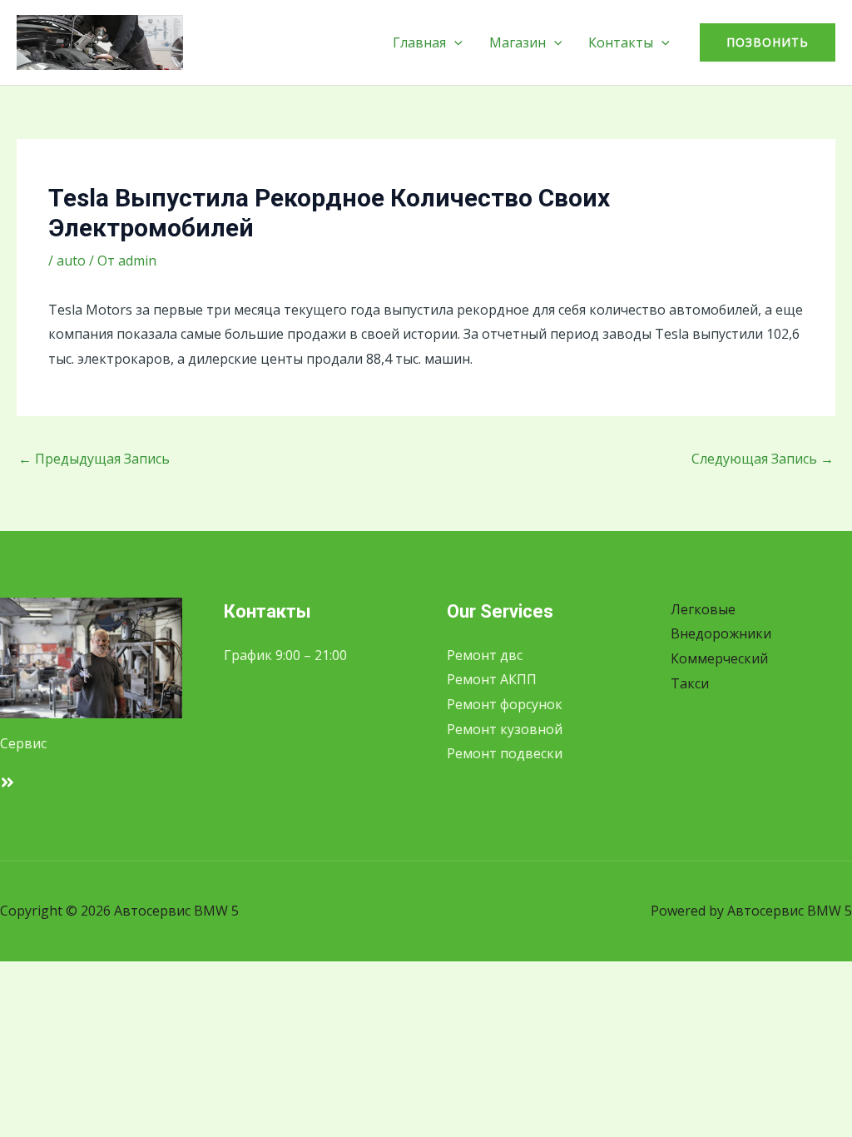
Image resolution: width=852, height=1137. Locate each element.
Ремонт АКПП (492, 679)
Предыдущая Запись (94, 458)
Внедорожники (721, 633)
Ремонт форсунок (504, 704)
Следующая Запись (762, 458)
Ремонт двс (485, 655)
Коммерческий (719, 658)
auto (71, 260)
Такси (690, 683)
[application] (454, 42)
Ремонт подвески (504, 753)
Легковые (703, 609)
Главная (419, 42)
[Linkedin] (7, 782)
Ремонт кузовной (504, 729)
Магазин (517, 42)
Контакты (620, 42)
